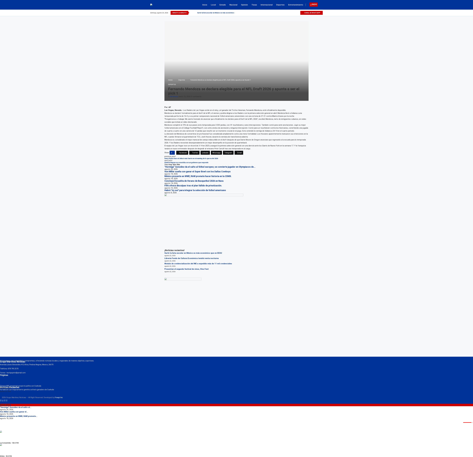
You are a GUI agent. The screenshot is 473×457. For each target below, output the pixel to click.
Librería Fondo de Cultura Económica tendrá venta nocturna (191, 258)
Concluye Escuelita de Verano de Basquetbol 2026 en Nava (193, 181)
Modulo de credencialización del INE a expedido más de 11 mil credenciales (198, 264)
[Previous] (191, 13)
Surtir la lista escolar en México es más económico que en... (219, 13)
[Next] (195, 13)
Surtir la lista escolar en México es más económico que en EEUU (193, 253)
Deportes (280, 5)
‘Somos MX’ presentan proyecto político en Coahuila (20, 386)
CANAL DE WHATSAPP (312, 13)
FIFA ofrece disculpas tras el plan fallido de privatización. (193, 185)
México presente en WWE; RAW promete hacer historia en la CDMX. (198, 176)
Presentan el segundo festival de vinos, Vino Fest (186, 269)
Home (170, 80)
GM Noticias (174, 96)
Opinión (244, 5)
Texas (254, 5)
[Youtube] (298, 13)
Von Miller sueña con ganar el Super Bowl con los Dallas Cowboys (197, 171)
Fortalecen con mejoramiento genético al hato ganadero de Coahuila (27, 390)
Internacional (267, 5)
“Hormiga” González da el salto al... (15, 407)
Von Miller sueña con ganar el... (14, 412)
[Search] (321, 5)
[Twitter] (292, 13)
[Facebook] (290, 13)
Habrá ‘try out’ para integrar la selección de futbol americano (195, 190)
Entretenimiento (295, 5)
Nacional (233, 5)
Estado (223, 5)
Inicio (204, 5)
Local (213, 5)
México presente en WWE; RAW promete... (18, 416)
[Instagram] (295, 13)
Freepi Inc (59, 397)
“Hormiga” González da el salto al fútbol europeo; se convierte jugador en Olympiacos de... (209, 167)
